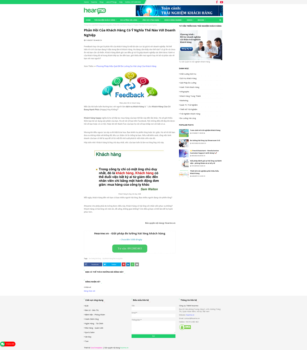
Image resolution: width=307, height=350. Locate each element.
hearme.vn (190, 315)
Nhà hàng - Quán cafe (94, 328)
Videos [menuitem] (189, 20)
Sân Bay (88, 337)
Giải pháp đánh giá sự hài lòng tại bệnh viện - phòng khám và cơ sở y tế (206, 162)
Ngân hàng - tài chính (94, 323)
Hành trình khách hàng (189, 87)
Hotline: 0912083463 (133, 2)
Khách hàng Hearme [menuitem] (173, 20)
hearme (94, 2)
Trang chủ (87, 25)
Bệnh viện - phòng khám (95, 314)
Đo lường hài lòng (95, 258)
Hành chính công (92, 319)
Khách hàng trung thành (190, 96)
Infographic (184, 91)
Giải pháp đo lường (188, 83)
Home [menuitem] (88, 20)
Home (86, 2)
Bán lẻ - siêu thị (92, 310)
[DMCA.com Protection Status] (185, 329)
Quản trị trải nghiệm (189, 105)
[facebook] (216, 2)
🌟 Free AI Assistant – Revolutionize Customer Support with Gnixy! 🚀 (204, 152)
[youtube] (221, 2)
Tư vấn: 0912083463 (130, 248)
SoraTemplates (97, 348)
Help (121, 2)
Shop (101, 2)
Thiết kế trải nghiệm (188, 109)
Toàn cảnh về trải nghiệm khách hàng (205, 130)
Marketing (184, 100)
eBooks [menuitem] (201, 20)
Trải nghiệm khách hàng (190, 114)
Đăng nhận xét (89, 291)
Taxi (86, 341)
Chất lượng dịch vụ (188, 74)
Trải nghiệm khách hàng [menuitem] (104, 20)
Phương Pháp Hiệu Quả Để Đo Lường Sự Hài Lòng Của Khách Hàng (126, 66)
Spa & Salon (89, 332)
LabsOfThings (111, 2)
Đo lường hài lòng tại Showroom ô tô (205, 140)
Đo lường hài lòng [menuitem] (128, 20)
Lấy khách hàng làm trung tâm (102, 25)
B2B (86, 306)
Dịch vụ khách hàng (188, 78)
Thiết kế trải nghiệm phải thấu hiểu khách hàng (204, 172)
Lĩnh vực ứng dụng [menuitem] (150, 20)
